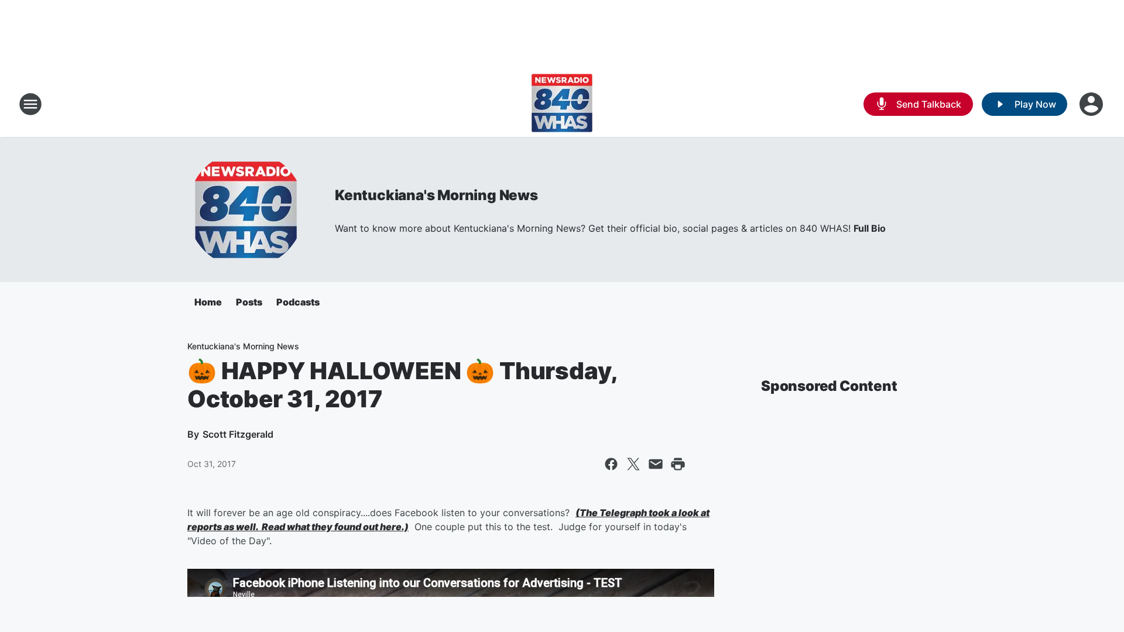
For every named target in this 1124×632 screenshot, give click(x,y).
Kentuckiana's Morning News (436, 195)
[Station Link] (562, 104)
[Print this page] (678, 464)
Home (208, 302)
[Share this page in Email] (655, 464)
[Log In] (1092, 104)
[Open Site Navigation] (30, 104)
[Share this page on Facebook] (611, 464)
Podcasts (298, 302)
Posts (249, 302)
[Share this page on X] (633, 464)
